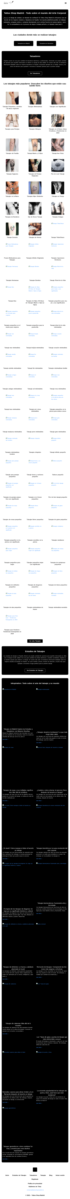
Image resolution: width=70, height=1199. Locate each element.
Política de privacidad (35, 1183)
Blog (50, 1175)
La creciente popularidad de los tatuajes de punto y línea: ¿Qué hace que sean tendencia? (52, 1093)
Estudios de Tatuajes (19, 1175)
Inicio (7, 1175)
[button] (65, 3)
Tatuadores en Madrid (24, 43)
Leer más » (5, 739)
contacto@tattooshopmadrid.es (35, 1190)
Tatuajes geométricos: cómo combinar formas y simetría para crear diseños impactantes (18, 1149)
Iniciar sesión (60, 1175)
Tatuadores (33, 1175)
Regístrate (35, 1179)
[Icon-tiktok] (35, 1169)
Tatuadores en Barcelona (46, 43)
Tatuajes (43, 1175)
